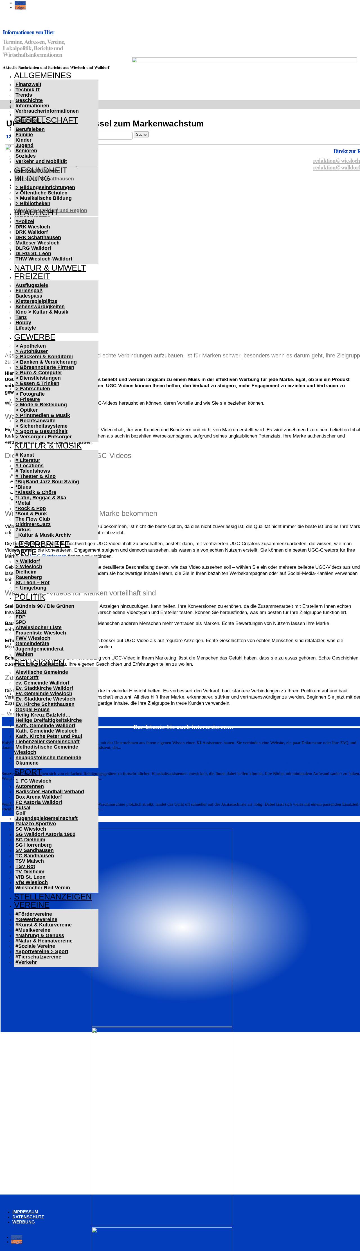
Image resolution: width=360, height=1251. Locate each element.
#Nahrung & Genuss (39, 935)
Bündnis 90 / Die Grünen (44, 606)
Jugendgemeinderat (39, 649)
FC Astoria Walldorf (38, 802)
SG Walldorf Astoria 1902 (45, 834)
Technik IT (27, 89)
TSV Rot (25, 866)
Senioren (26, 150)
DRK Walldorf (31, 232)
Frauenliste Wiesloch (40, 633)
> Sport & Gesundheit (41, 431)
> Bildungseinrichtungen (45, 187)
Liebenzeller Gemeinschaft (47, 741)
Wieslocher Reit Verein (42, 887)
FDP (20, 617)
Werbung (23, 1222)
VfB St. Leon (30, 877)
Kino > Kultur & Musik (41, 312)
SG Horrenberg (33, 845)
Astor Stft (27, 677)
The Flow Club (32, 519)
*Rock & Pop (30, 508)
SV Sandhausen (34, 850)
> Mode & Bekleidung (41, 404)
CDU (20, 611)
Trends (23, 95)
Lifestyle (25, 328)
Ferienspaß (28, 290)
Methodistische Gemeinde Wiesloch (46, 749)
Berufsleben (30, 129)
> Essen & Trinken (37, 383)
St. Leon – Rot (32, 582)
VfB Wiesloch (31, 882)
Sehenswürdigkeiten (40, 306)
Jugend (24, 145)
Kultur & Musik (48, 445)
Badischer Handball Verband (49, 791)
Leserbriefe (42, 544)
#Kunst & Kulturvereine (43, 925)
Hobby (23, 322)
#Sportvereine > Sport (41, 951)
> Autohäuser (31, 351)
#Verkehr (26, 962)
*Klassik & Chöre (35, 492)
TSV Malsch (29, 861)
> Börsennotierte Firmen (44, 367)
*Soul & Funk (31, 513)
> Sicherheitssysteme (41, 426)
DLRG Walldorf (33, 248)
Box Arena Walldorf (38, 797)
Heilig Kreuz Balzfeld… (43, 715)
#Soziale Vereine (35, 946)
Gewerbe (34, 336)
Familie (24, 134)
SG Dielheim (30, 839)
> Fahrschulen (32, 388)
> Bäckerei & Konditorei (44, 356)
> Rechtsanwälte (35, 420)
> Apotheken (30, 346)
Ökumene (27, 763)
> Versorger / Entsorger (43, 436)
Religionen (39, 663)
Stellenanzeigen (53, 896)
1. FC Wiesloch (33, 781)
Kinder (23, 140)
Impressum (25, 1211)
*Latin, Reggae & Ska (40, 497)
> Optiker (26, 410)
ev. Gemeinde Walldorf (42, 683)
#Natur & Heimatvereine (44, 941)
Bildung (32, 178)
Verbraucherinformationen (47, 111)
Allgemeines (42, 75)
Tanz (21, 317)
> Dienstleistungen (38, 378)
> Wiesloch (28, 566)
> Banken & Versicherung (46, 362)
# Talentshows (32, 471)
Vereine (32, 904)
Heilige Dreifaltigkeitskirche (48, 720)
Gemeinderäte (32, 643)
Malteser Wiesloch (37, 243)
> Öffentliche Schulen (41, 193)
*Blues (23, 487)
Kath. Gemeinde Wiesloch (46, 731)
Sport (28, 771)
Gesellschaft (46, 119)
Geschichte (29, 100)
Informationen (32, 105)
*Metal (22, 503)
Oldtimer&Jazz (33, 524)
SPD (20, 622)
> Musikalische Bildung (43, 198)
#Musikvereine (32, 930)
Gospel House (32, 709)
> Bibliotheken (32, 203)
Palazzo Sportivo (35, 823)
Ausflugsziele (31, 285)
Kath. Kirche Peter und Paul (48, 736)
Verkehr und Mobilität (41, 161)
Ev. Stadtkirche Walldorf (44, 688)
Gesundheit (41, 170)
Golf (20, 813)
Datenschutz (28, 1216)
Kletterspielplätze (36, 301)
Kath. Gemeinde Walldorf (45, 725)
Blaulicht (36, 212)
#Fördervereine (33, 914)
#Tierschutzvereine (38, 957)
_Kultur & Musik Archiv (43, 535)
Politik (29, 596)
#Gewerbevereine (36, 919)
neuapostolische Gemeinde (48, 757)
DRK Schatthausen (38, 237)
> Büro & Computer (38, 372)
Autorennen (29, 786)
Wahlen (24, 654)
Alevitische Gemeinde (41, 672)
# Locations (29, 465)
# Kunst (24, 455)
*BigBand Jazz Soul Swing (47, 481)
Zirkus (23, 529)
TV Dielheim (29, 871)
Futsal (22, 807)
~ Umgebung (30, 588)
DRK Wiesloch (32, 227)
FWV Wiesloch (32, 638)
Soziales (25, 156)
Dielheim (26, 572)
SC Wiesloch (30, 829)
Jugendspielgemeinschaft (46, 818)
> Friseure (27, 399)
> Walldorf (27, 561)
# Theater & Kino (35, 476)
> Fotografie (30, 394)
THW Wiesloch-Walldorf (43, 259)
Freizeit (32, 276)
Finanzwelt (28, 84)
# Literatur (27, 460)
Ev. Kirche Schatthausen (45, 704)
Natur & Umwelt (50, 267)
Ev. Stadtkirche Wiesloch (45, 699)
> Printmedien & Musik (42, 415)
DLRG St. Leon (33, 253)
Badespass (28, 296)
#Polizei (24, 221)
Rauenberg (28, 577)
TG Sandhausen (34, 855)
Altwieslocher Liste (38, 627)
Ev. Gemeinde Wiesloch (43, 693)
